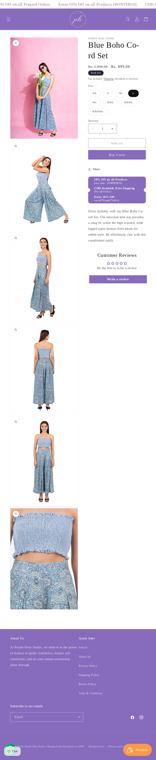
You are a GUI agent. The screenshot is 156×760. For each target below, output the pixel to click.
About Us (85, 656)
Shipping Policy (89, 675)
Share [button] (96, 169)
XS (96, 94)
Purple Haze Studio (35, 746)
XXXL (130, 103)
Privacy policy (116, 746)
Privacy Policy (88, 665)
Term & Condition (90, 693)
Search (83, 647)
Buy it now (117, 155)
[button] (8, 19)
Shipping (109, 78)
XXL (112, 103)
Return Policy (87, 684)
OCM (81, 746)
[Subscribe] (78, 717)
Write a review (118, 279)
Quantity (93, 120)
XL (96, 103)
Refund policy (96, 746)
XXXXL (100, 112)
